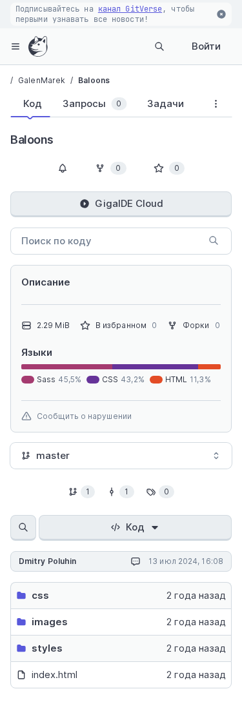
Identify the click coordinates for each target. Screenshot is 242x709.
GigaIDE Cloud (129, 203)
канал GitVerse (130, 9)
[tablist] (104, 106)
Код (135, 527)
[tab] (30, 104)
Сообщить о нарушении (84, 416)
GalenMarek (41, 80)
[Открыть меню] (15, 46)
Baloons (94, 80)
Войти (206, 46)
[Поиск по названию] (23, 528)
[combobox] (121, 456)
